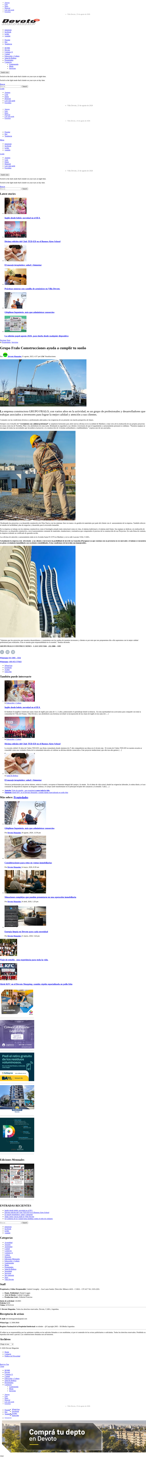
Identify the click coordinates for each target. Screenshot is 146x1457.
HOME (7, 48)
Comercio (8, 62)
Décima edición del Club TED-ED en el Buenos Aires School (32, 241)
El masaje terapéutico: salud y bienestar (23, 265)
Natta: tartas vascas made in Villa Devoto (19, 1217)
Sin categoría (9, 1275)
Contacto (8, 1354)
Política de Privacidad (12, 1356)
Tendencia (8, 44)
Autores (7, 3)
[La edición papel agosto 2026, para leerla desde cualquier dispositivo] (75, 324)
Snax (6, 1277)
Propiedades (9, 60)
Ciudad (7, 54)
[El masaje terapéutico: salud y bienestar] (75, 253)
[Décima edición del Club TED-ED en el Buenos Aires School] (75, 229)
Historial (7, 8)
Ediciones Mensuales (12, 1259)
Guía (6, 4)
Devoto (7, 50)
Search (24, 86)
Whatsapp (11, 662)
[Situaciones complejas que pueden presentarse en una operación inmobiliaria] (75, 882)
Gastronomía (13, 64)
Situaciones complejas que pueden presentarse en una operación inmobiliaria (40, 897)
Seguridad (8, 1271)
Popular (7, 40)
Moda (11, 66)
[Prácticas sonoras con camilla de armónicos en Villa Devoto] (75, 276)
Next (8, 340)
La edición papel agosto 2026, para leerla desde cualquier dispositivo (37, 336)
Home (7, 1352)
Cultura (7, 1255)
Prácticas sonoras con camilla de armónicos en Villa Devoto (32, 288)
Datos (6, 6)
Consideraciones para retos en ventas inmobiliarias (28, 863)
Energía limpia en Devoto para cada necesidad (26, 931)
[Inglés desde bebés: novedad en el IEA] (75, 206)
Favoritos (8, 12)
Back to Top (4, 1364)
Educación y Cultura (12, 56)
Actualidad (8, 1243)
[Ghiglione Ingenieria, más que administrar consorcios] (75, 300)
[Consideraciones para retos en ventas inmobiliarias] (75, 847)
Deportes (8, 1257)
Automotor (8, 1247)
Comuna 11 (9, 52)
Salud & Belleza (10, 58)
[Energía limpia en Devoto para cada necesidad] (75, 916)
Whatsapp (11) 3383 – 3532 (10, 658)
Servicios (12, 68)
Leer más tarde (9, 10)
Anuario (7, 1245)
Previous (3, 340)
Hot (6, 42)
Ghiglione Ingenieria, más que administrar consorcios (29, 312)
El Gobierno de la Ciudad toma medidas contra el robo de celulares (29, 1219)
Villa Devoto (9, 1279)
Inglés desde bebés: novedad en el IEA (23, 218)
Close (2, 1366)
